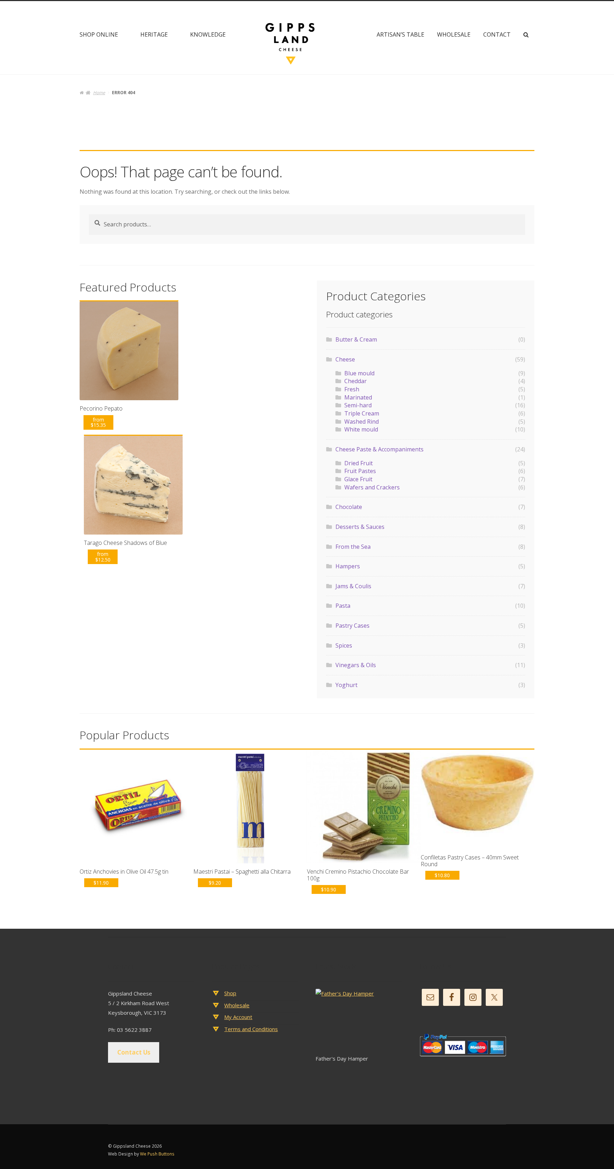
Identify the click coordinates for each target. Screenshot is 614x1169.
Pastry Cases (352, 625)
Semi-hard (358, 405)
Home (99, 93)
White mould (361, 429)
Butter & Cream (356, 339)
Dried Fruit (358, 463)
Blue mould (359, 373)
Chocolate (348, 507)
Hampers (347, 566)
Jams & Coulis (353, 586)
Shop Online (99, 34)
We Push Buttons (157, 1154)
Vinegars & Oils (355, 665)
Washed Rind (361, 421)
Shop (230, 993)
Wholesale (453, 34)
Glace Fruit (358, 479)
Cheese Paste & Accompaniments (379, 449)
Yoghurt (346, 685)
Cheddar (355, 381)
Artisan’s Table (400, 34)
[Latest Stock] (359, 1021)
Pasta (342, 606)
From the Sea (353, 547)
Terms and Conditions (251, 1029)
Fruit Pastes (360, 471)
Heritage (154, 34)
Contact (497, 34)
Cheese (345, 359)
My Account (238, 1016)
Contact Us (133, 1052)
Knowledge (208, 34)
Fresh (351, 389)
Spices (343, 645)
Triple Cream (361, 413)
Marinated (358, 397)
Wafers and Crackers (372, 487)
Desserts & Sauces (359, 527)
